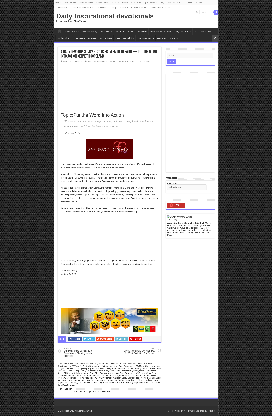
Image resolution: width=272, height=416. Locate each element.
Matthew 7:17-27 (68, 274)
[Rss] (197, 12)
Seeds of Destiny (86, 3)
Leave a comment (129, 61)
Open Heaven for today (154, 3)
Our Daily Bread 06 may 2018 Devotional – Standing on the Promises (78, 352)
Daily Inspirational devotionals (105, 16)
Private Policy (102, 3)
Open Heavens (70, 3)
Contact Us (136, 3)
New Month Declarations (160, 7)
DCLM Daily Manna (194, 3)
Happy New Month (139, 7)
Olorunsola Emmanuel (72, 61)
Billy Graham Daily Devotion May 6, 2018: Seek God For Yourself (139, 351)
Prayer (125, 3)
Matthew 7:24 (72, 133)
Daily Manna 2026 (175, 3)
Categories (172, 183)
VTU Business (102, 7)
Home (58, 3)
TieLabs (211, 411)
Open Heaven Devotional (82, 7)
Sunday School (61, 7)
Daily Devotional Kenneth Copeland (102, 61)
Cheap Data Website (119, 7)
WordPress (189, 411)
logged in (90, 391)
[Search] (216, 12)
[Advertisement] (109, 87)
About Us (115, 3)
